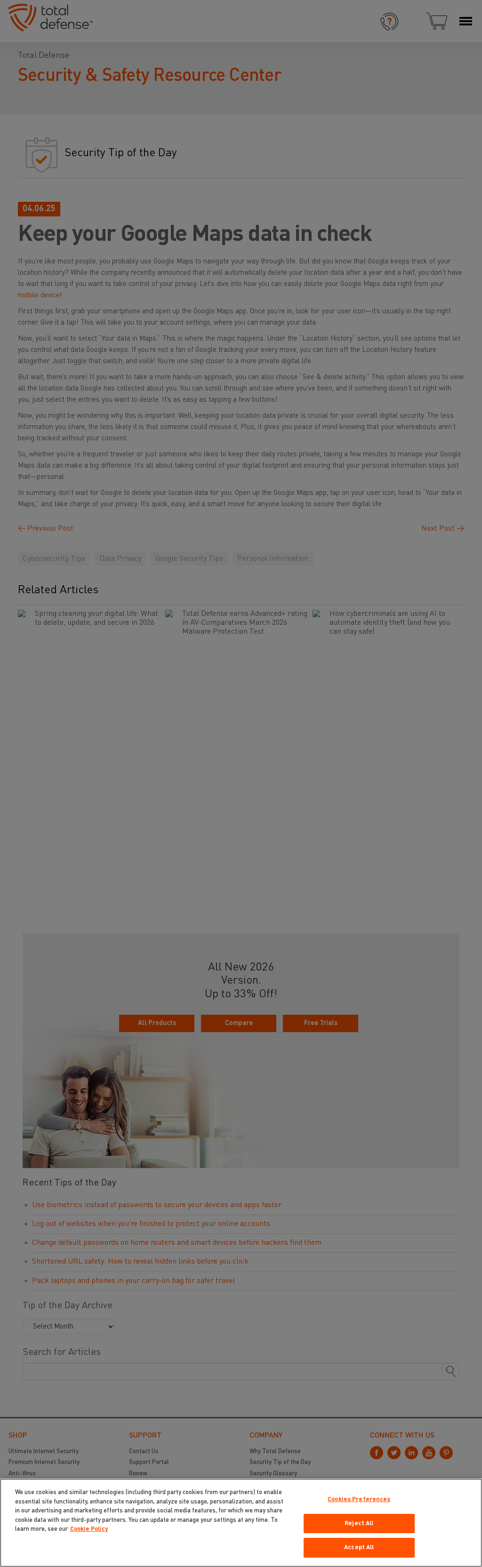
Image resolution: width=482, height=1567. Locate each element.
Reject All (359, 1523)
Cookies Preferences (359, 1499)
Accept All (359, 1547)
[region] (241, 1523)
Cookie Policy (89, 1529)
